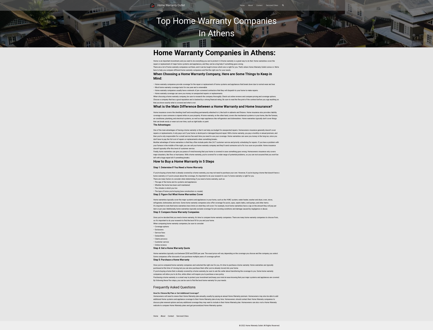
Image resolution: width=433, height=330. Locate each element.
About (250, 5)
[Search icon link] (283, 5)
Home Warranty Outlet (171, 5)
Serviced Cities (272, 5)
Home (242, 5)
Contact (259, 5)
